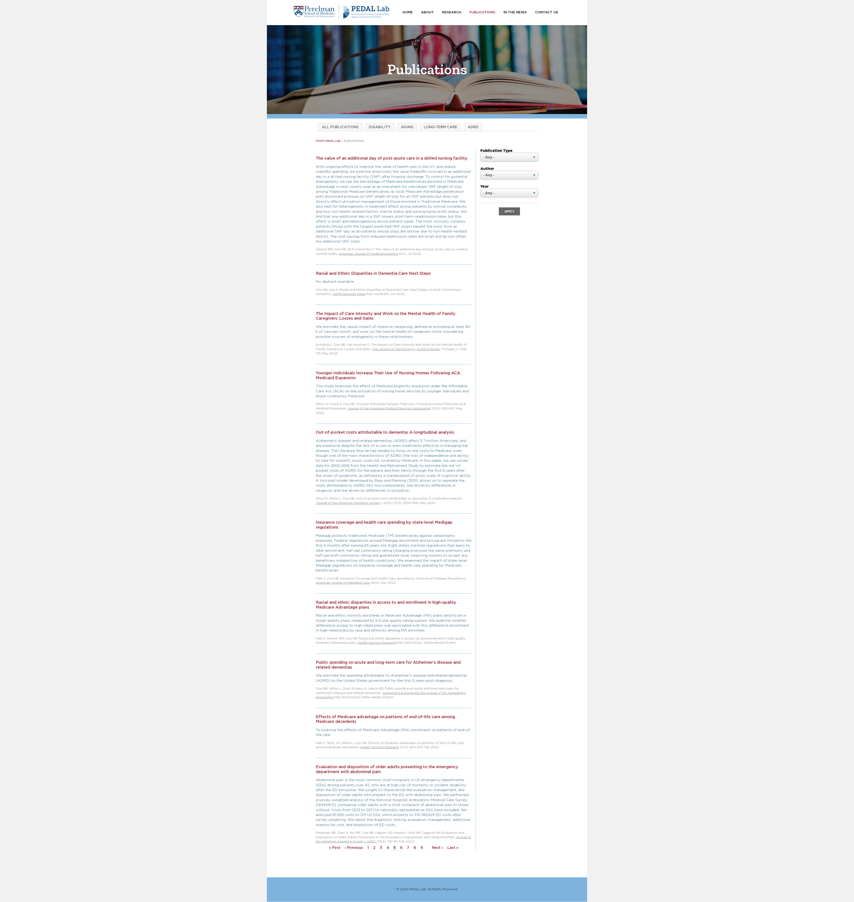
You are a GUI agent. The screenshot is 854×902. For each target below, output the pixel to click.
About (427, 12)
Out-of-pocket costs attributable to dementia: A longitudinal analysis (385, 432)
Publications (482, 12)
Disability (380, 127)
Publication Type (496, 150)
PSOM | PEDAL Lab (328, 141)
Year (484, 186)
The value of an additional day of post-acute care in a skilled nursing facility (391, 158)
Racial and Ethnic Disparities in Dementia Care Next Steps (373, 273)
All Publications (340, 127)
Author (487, 168)
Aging (407, 127)
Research (451, 12)
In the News (515, 12)
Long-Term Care (440, 127)
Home (408, 12)
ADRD (473, 127)
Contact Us (546, 12)
